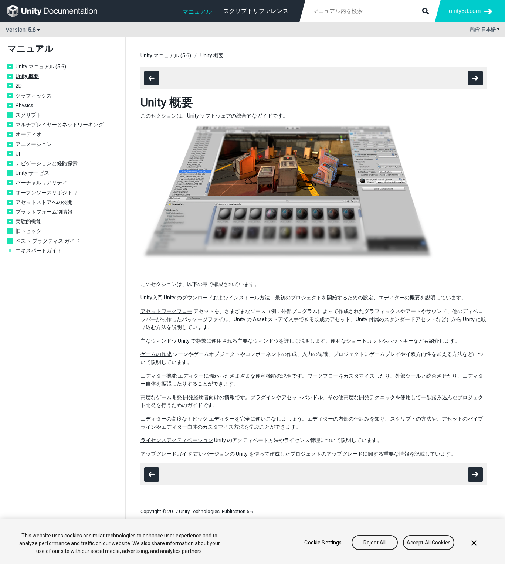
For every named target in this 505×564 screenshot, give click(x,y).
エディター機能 (158, 376)
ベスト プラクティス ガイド (48, 241)
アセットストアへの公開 (44, 202)
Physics (24, 105)
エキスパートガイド (39, 251)
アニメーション (34, 144)
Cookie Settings (323, 543)
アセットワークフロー (166, 311)
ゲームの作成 (156, 354)
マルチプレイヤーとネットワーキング (60, 125)
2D (19, 86)
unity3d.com (465, 11)
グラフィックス (34, 96)
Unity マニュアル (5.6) (41, 66)
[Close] (474, 543)
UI (18, 154)
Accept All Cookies (429, 543)
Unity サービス (32, 173)
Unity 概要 (27, 76)
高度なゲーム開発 (161, 397)
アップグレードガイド (166, 454)
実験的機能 (28, 221)
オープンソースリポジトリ (47, 193)
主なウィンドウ (158, 341)
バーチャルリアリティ (41, 183)
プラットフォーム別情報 (44, 212)
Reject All (374, 543)
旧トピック (28, 231)
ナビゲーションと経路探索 (47, 163)
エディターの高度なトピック (174, 419)
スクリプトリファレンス (255, 11)
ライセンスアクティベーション (176, 440)
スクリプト (28, 115)
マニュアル (197, 12)
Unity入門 (151, 297)
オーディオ (28, 134)
